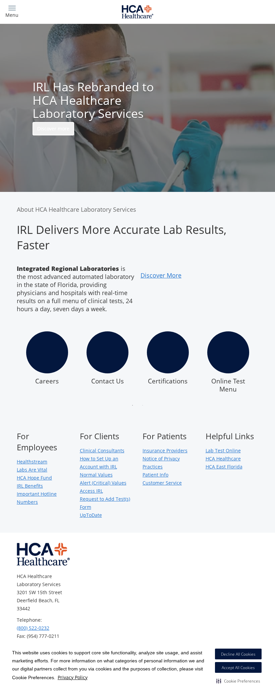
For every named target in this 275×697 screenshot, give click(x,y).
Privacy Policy (73, 677)
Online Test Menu (228, 385)
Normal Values (96, 475)
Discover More (161, 275)
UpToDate (91, 515)
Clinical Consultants (102, 450)
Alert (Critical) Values (103, 483)
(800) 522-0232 (33, 628)
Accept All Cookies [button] (238, 667)
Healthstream (32, 461)
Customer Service (162, 483)
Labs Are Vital (32, 469)
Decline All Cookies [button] (238, 654)
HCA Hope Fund (34, 478)
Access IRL (91, 491)
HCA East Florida (224, 466)
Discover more (53, 128)
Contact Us (107, 381)
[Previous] (11, 364)
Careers (47, 381)
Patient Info (155, 475)
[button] (238, 680)
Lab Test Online (223, 450)
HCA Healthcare (223, 458)
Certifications (167, 381)
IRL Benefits (30, 486)
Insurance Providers (165, 450)
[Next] (263, 364)
